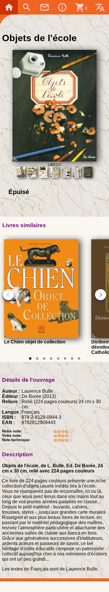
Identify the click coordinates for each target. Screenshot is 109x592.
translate (100, 7)
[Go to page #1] (30, 358)
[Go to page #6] (65, 358)
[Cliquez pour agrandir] (54, 159)
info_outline (62, 7)
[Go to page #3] (44, 358)
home (9, 7)
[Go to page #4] (51, 358)
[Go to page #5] (58, 358)
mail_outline (44, 7)
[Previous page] (8, 294)
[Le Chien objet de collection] (41, 336)
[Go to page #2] (37, 358)
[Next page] (100, 294)
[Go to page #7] (72, 358)
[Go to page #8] (79, 358)
